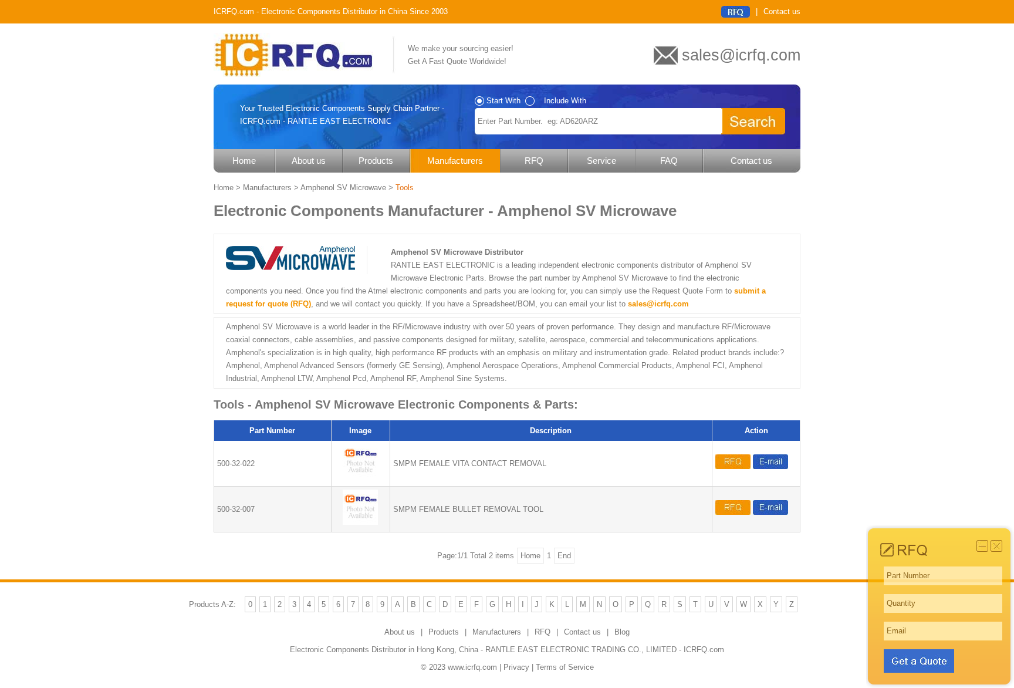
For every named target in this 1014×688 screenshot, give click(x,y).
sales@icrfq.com (658, 303)
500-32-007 (236, 509)
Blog (622, 632)
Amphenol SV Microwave (343, 187)
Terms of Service (565, 667)
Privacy (516, 667)
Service (601, 161)
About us (309, 161)
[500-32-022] (360, 476)
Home (244, 161)
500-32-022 (236, 463)
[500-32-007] (360, 522)
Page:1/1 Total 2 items (475, 555)
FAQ (669, 161)
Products (376, 161)
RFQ (534, 161)
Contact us (781, 11)
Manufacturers (455, 161)
